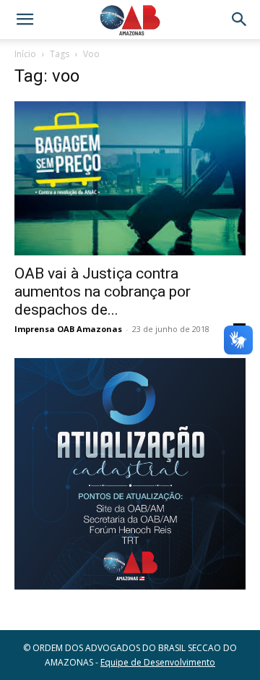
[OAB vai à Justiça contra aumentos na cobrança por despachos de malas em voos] (130, 178)
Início (25, 54)
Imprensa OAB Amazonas (68, 328)
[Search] (240, 19)
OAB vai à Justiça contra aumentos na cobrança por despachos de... (102, 291)
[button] (24, 19)
